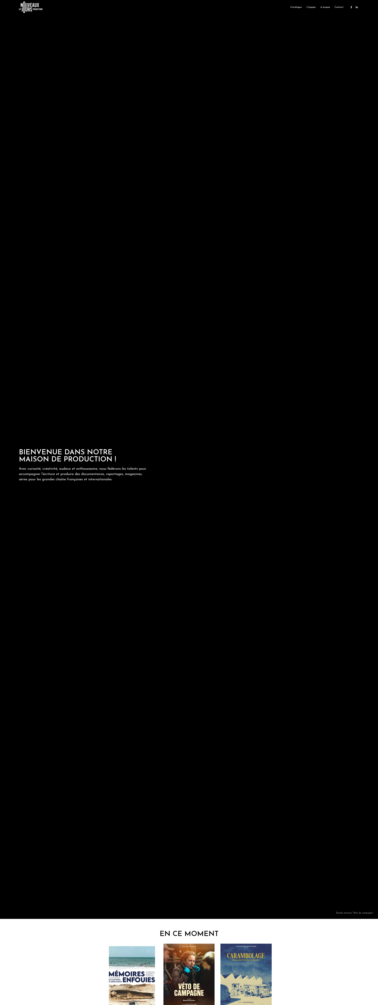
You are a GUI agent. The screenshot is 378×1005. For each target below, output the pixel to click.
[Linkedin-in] (356, 7)
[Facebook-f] (351, 7)
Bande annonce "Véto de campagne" (354, 913)
